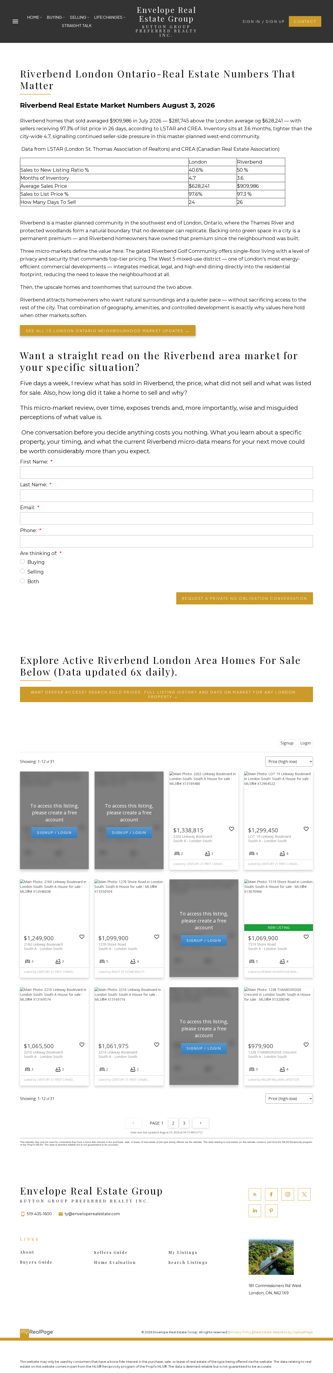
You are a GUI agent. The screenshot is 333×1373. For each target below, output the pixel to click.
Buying (36, 562)
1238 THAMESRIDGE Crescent (272, 1054)
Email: (28, 507)
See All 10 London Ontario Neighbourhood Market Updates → (108, 330)
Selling (35, 572)
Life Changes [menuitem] (108, 17)
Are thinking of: (39, 553)
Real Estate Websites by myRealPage (283, 1332)
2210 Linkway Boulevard (43, 1054)
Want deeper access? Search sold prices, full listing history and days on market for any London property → (163, 694)
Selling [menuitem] (78, 17)
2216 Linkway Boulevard (117, 1054)
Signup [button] (287, 743)
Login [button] (305, 743)
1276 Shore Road (117, 946)
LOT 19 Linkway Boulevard (269, 838)
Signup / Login (54, 832)
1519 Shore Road (267, 946)
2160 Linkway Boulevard (43, 946)
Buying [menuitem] (54, 17)
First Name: (34, 462)
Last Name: (34, 485)
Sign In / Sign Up (264, 21)
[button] (264, 21)
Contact (305, 21)
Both (33, 581)
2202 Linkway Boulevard (192, 838)
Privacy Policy (241, 1332)
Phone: (29, 530)
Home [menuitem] (33, 17)
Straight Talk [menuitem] (77, 25)
